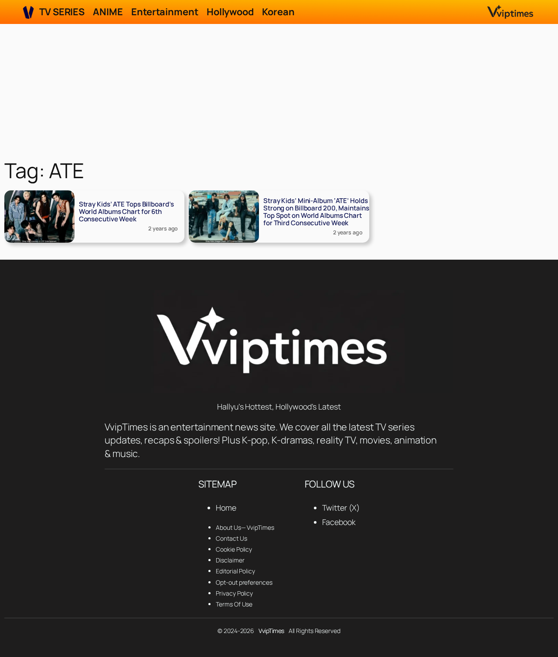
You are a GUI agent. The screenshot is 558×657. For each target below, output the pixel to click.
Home (226, 507)
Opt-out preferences (244, 582)
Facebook (339, 522)
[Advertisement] (279, 89)
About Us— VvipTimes (245, 527)
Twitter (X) (341, 507)
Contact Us (231, 538)
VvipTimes (271, 631)
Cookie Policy (234, 549)
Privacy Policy (234, 593)
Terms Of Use (234, 604)
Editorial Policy (235, 571)
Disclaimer (230, 560)
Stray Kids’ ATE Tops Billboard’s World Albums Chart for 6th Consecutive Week (126, 211)
